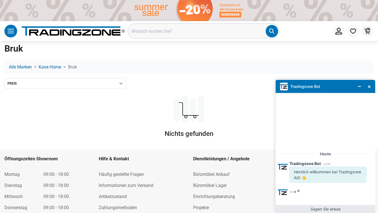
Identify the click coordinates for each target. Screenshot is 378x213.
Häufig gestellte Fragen (121, 174)
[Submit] (272, 31)
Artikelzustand (113, 196)
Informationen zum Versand (126, 185)
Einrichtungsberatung (214, 196)
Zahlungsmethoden (118, 207)
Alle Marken (20, 67)
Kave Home (50, 67)
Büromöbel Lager (210, 185)
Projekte (201, 207)
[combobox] (204, 31)
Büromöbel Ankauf (211, 174)
